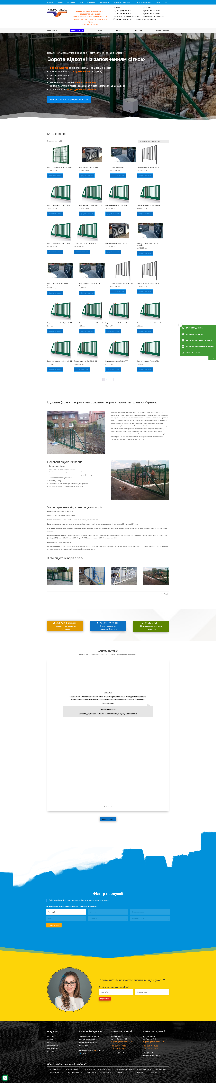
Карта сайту (83, 1045)
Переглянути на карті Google (122, 1042)
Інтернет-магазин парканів (143, 2)
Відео (81, 2)
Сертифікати (71, 2)
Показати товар (54, 925)
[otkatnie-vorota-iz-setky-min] (156, 584)
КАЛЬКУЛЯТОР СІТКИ (194, 334)
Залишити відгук (108, 819)
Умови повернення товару (89, 1036)
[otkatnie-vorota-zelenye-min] (60, 584)
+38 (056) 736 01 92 (150, 1046)
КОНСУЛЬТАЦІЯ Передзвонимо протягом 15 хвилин (151, 626)
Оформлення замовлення (122, 2)
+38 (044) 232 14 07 (118, 1049)
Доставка (50, 2)
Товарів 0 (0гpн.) (104, 2)
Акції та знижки (52, 1045)
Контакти (138, 30)
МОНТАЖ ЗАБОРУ (193, 353)
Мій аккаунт (91, 2)
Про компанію (52, 1048)
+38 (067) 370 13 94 (150, 1049)
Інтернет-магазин (162, 30)
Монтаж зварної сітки (87, 1039)
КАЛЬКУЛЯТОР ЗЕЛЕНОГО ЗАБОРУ (200, 346)
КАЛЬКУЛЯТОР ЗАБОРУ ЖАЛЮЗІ (199, 340)
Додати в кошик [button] (55, 175)
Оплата (50, 1039)
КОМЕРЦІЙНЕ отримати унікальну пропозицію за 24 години (65, 626)
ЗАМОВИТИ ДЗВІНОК (194, 328)
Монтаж (60, 2)
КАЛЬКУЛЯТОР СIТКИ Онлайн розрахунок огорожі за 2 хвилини (108, 626)
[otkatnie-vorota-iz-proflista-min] (92, 584)
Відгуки (118, 30)
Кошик (158, 2)
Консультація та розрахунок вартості (69, 99)
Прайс (99, 30)
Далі (166, 594)
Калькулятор (77, 30)
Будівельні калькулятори (88, 1042)
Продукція (51, 30)
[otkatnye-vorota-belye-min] (124, 584)
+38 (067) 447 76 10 (118, 1046)
